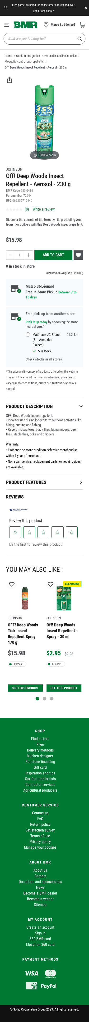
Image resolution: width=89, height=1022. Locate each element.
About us (40, 870)
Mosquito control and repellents (24, 61)
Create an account (40, 927)
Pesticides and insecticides (60, 56)
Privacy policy (40, 841)
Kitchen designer (40, 756)
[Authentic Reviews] (18, 510)
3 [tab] (51, 698)
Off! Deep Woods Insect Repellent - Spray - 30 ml (62, 630)
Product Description (29, 406)
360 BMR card (40, 939)
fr (6, 7)
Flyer (40, 744)
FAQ (40, 818)
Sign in (40, 933)
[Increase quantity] (28, 255)
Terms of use (40, 836)
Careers (40, 876)
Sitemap (40, 904)
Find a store (40, 738)
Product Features (26, 482)
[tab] (44, 406)
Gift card (40, 767)
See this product (25, 688)
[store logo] (25, 24)
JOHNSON (14, 169)
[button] (15, 532)
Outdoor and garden (28, 56)
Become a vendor (40, 899)
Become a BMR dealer (40, 893)
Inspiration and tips (40, 773)
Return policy (40, 824)
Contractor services (40, 784)
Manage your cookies (40, 847)
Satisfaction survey (40, 830)
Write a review (44, 209)
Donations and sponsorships (40, 881)
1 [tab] (37, 698)
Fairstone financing (40, 761)
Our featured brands (40, 779)
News (40, 887)
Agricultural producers (40, 790)
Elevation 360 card (40, 944)
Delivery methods (40, 750)
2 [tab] (44, 698)
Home (8, 56)
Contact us (40, 813)
